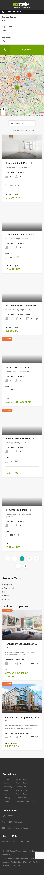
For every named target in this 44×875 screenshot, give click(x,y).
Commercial (9, 588)
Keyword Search (9, 17)
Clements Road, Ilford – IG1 (19, 510)
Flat (5, 592)
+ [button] (3, 109)
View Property (22, 154)
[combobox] (22, 31)
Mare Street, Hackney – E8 (19, 367)
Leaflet (30, 115)
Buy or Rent (7, 27)
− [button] (3, 112)
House (6, 595)
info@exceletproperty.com (18, 828)
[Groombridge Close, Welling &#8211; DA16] (29, 87)
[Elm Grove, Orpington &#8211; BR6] (28, 98)
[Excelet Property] (22, 7)
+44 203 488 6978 (13, 12)
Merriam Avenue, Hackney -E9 (21, 306)
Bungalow (8, 584)
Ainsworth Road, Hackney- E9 (20, 438)
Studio (7, 599)
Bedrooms (6, 37)
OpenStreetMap (38, 115)
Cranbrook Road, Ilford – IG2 (20, 163)
